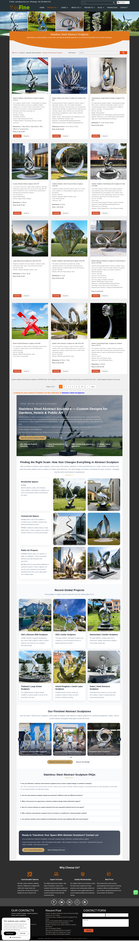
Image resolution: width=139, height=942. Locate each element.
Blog (100, 7)
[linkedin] (69, 902)
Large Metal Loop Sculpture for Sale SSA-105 (27, 261)
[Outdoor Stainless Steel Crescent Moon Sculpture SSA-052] (69, 161)
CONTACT (124, 7)
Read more (17, 929)
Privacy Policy (96, 938)
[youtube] (62, 902)
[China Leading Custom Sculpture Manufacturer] (19, 8)
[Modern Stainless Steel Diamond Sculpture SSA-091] (69, 238)
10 (82, 386)
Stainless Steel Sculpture (33, 52)
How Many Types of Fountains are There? (58, 932)
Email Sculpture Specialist (58, 438)
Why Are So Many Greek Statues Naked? (58, 934)
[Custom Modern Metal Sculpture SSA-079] (30, 161)
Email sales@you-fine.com (56, 850)
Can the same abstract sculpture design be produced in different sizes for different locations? (52, 795)
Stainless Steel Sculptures (73, 393)
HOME (42, 7)
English (122, 2)
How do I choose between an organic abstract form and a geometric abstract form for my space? (53, 807)
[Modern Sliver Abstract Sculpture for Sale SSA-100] (69, 321)
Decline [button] (22, 933)
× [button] (28, 919)
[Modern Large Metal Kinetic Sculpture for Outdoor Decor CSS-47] (108, 321)
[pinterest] (85, 902)
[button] (16, 937)
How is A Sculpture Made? (53, 928)
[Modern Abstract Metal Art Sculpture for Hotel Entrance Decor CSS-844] (108, 238)
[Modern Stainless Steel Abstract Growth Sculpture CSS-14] (30, 76)
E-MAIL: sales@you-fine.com (19, 2)
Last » (93, 386)
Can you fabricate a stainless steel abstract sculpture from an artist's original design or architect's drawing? (57, 783)
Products (51, 7)
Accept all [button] (10, 933)
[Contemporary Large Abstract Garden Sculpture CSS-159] (108, 76)
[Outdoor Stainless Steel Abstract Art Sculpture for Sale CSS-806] (108, 161)
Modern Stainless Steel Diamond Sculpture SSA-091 (68, 261)
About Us (75, 7)
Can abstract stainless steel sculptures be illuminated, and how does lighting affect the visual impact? (55, 819)
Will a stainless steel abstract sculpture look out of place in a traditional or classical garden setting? (54, 813)
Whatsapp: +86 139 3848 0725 (40, 2)
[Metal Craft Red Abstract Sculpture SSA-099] (30, 321)
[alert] (16, 929)
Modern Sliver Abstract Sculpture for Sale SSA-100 (68, 343)
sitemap (89, 938)
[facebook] (54, 902)
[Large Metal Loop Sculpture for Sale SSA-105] (30, 238)
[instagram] (77, 902)
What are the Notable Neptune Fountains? (58, 930)
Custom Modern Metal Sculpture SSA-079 (26, 184)
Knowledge (112, 7)
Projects (88, 7)
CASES (63, 7)
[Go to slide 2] (69, 757)
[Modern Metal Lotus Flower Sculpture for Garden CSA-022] (69, 76)
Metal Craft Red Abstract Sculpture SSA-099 (26, 343)
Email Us (26, 136)
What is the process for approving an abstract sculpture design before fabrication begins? (51, 801)
